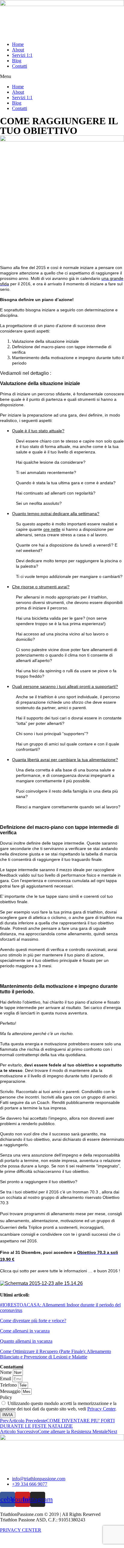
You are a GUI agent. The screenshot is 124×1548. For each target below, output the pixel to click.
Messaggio (11, 1391)
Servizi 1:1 (22, 55)
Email (6, 1378)
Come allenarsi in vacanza (25, 1330)
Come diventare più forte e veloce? (33, 1320)
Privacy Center (101, 1408)
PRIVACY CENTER (20, 1530)
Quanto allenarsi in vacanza (26, 1341)
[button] (62, 76)
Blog (16, 60)
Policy (6, 1397)
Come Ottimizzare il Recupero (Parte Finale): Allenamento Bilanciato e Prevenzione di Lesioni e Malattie (55, 1354)
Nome (6, 1372)
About (18, 49)
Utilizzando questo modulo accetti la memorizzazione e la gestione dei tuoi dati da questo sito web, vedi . (58, 1406)
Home (18, 44)
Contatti (19, 66)
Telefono (9, 1384)
